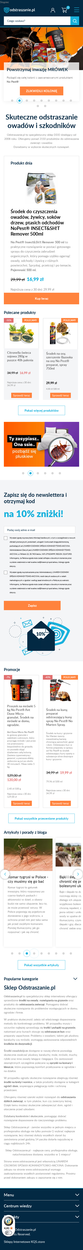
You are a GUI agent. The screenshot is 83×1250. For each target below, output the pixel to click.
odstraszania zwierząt (32, 1004)
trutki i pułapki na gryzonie (59, 1027)
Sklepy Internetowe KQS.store (24, 1242)
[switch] (8, 1233)
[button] (12, 100)
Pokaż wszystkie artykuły (41, 965)
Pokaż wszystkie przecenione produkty (41, 818)
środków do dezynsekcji (18, 1044)
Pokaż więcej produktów (42, 410)
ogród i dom (11, 1086)
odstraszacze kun (55, 1031)
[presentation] (5, 874)
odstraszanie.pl (20, 10)
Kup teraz (41, 298)
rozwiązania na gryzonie (54, 1000)
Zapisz (32, 605)
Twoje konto (52, 10)
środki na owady (28, 1000)
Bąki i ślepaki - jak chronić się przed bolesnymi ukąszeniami (27, 881)
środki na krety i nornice (18, 1082)
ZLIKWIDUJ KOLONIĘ (41, 91)
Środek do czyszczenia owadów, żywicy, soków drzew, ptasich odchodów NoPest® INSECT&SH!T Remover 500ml (37, 222)
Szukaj (74, 20)
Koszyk (63, 6)
